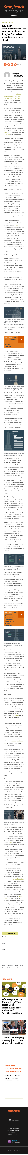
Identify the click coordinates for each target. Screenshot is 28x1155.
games (10, 842)
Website (4, 937)
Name (4, 949)
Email (4, 943)
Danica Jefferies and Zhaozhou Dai (18, 75)
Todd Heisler (18, 225)
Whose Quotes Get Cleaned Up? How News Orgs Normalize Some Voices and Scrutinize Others (12, 1006)
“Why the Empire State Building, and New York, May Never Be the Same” (12, 96)
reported (16, 715)
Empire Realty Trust (18, 879)
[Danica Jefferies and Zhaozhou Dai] (7, 74)
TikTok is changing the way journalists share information (13, 1040)
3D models (7, 134)
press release (7, 132)
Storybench (14, 6)
